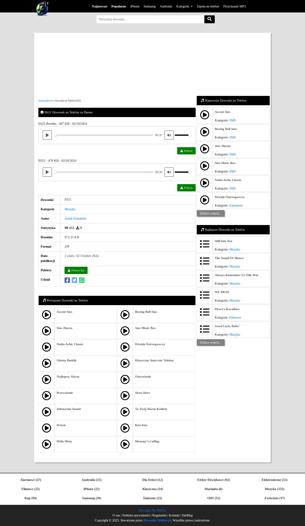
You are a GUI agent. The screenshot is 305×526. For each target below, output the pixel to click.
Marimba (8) (213, 489)
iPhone (134, 6)
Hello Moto (64, 441)
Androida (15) (91, 480)
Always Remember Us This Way (237, 275)
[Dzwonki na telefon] (41, 8)
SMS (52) (213, 498)
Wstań (61, 425)
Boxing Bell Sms (146, 311)
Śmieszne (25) (152, 498)
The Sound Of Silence (229, 258)
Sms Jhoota (64, 328)
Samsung (150, 6)
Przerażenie (65, 392)
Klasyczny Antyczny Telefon (154, 360)
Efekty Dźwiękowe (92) (213, 480)
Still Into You (223, 241)
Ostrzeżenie (143, 376)
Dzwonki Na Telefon (152, 510)
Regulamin (159, 515)
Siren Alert (142, 392)
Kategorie (183, 6)
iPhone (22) (92, 489)
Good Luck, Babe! (227, 326)
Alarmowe (236, 205)
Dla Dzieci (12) (152, 480)
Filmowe (235, 317)
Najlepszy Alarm (68, 376)
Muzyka (70, 209)
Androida (166, 6)
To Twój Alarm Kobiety (151, 409)
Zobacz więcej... (210, 213)
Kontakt (174, 515)
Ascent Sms (64, 311)
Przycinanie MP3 (234, 6)
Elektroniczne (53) (274, 480)
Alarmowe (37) (30, 480)
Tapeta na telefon (208, 6)
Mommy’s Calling (147, 441)
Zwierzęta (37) (274, 498)
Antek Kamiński (75, 218)
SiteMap (187, 515)
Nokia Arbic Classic (70, 344)
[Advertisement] (152, 62)
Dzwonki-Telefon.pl (157, 520)
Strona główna (45, 100)
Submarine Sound (69, 409)
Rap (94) (30, 498)
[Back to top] (299, 521)
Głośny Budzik (66, 360)
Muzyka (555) (274, 489)
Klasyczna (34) (152, 489)
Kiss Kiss (141, 425)
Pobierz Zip (77, 270)
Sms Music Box (145, 328)
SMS (232, 120)
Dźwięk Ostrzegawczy (150, 344)
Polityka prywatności (136, 515)
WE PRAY (222, 292)
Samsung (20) (91, 498)
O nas (116, 515)
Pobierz (188, 150)
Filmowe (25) (30, 489)
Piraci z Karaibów (227, 309)
